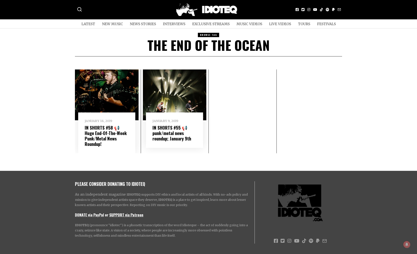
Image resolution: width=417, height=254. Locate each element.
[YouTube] (315, 9)
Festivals (326, 24)
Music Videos (249, 24)
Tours (304, 24)
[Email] (339, 9)
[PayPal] (333, 9)
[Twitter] (303, 9)
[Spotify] (327, 9)
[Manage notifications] (406, 244)
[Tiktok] (321, 9)
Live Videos (280, 24)
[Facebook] (297, 9)
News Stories (143, 24)
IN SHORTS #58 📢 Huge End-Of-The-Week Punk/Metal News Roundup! (106, 135)
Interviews (174, 24)
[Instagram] (308, 9)
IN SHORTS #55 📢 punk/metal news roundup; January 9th (171, 133)
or (106, 215)
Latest (88, 24)
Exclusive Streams (211, 24)
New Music (112, 24)
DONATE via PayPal (89, 215)
